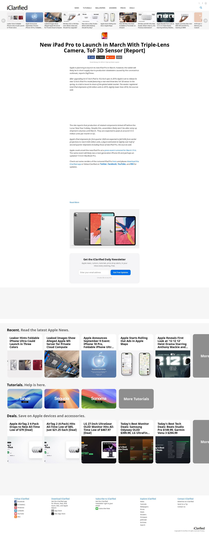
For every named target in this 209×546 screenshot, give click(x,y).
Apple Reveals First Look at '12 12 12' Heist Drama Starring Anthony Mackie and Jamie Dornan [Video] (165, 27)
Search (142, 525)
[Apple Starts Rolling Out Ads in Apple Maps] (109, 21)
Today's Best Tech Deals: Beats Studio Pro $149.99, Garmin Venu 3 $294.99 (171, 428)
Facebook (21, 501)
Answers (143, 515)
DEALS (132, 8)
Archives (143, 522)
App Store (58, 511)
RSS (19, 517)
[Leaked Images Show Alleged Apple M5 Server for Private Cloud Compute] (53, 21)
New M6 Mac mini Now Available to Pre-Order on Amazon (127, 26)
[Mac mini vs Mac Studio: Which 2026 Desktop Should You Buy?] (90, 21)
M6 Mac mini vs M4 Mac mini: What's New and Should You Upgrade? (71, 26)
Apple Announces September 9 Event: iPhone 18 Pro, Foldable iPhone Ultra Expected (33, 27)
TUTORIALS (87, 8)
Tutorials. (15, 384)
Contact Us (181, 507)
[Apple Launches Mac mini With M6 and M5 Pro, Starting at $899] (184, 21)
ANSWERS (113, 8)
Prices (142, 509)
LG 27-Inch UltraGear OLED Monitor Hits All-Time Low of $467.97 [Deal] (99, 428)
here (115, 161)
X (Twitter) (21, 505)
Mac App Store (60, 514)
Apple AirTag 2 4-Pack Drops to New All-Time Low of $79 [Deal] (25, 427)
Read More (74, 202)
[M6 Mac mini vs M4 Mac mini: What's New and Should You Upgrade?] (72, 21)
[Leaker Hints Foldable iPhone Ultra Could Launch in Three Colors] (15, 21)
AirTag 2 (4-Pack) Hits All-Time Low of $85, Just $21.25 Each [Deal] (62, 427)
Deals (142, 512)
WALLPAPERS (100, 8)
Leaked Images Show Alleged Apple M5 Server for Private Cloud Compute (53, 26)
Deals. (12, 415)
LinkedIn (21, 511)
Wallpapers (144, 507)
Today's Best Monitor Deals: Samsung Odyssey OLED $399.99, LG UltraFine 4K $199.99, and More (135, 430)
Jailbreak (143, 520)
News (142, 501)
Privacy (202, 531)
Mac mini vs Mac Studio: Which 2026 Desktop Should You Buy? (89, 26)
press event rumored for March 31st (120, 150)
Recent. (13, 330)
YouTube (21, 514)
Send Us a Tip (183, 504)
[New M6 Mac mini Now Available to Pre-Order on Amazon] (128, 21)
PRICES (123, 8)
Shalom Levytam (115, 62)
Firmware (143, 517)
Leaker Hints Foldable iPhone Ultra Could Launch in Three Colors (15, 26)
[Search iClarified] (201, 8)
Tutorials (143, 504)
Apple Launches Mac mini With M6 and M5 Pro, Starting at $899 (183, 26)
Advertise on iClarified (186, 501)
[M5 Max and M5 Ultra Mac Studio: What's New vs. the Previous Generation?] (146, 21)
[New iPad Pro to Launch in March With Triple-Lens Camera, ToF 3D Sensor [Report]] (104, 228)
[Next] (205, 20)
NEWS (77, 8)
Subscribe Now (104, 508)
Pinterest (21, 508)
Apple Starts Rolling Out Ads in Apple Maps (108, 25)
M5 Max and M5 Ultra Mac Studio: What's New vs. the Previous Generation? (146, 26)
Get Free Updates (120, 272)
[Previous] (3, 20)
